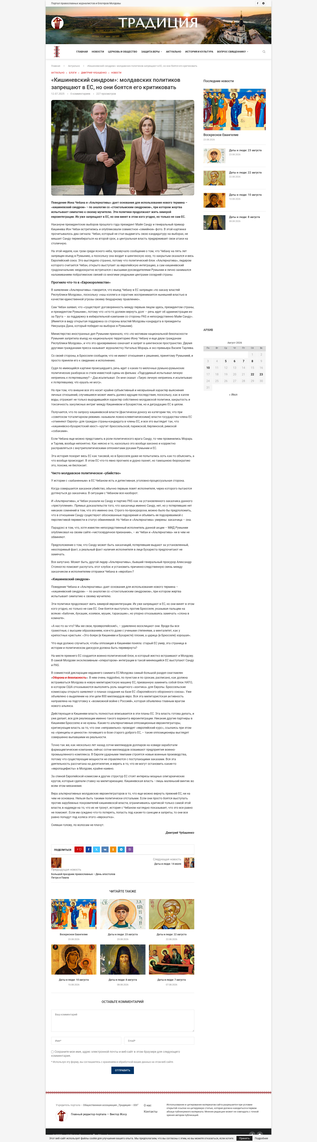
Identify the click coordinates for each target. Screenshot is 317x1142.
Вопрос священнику (231, 51)
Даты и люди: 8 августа (122, 979)
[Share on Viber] (129, 849)
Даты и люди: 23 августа (123, 934)
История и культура (199, 51)
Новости (98, 51)
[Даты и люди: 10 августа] (73, 959)
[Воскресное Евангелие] (73, 914)
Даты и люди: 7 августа (171, 979)
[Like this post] (80, 849)
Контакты (150, 1111)
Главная (82, 51)
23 (261, 374)
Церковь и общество (122, 51)
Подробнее (261, 1138)
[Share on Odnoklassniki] (113, 849)
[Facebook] (257, 3)
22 (252, 374)
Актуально (173, 51)
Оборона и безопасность (69, 677)
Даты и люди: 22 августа (172, 934)
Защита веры (150, 51)
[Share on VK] (105, 849)
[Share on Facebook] (89, 849)
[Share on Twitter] (96, 849)
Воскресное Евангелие (74, 934)
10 (208, 368)
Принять (244, 1138)
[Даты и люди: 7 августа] (171, 959)
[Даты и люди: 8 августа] (122, 959)
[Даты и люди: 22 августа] (171, 914)
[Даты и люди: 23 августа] (122, 914)
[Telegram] (263, 3)
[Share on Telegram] (121, 849)
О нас (147, 1105)
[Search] (264, 51)
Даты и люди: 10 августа (74, 979)
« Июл (233, 394)
